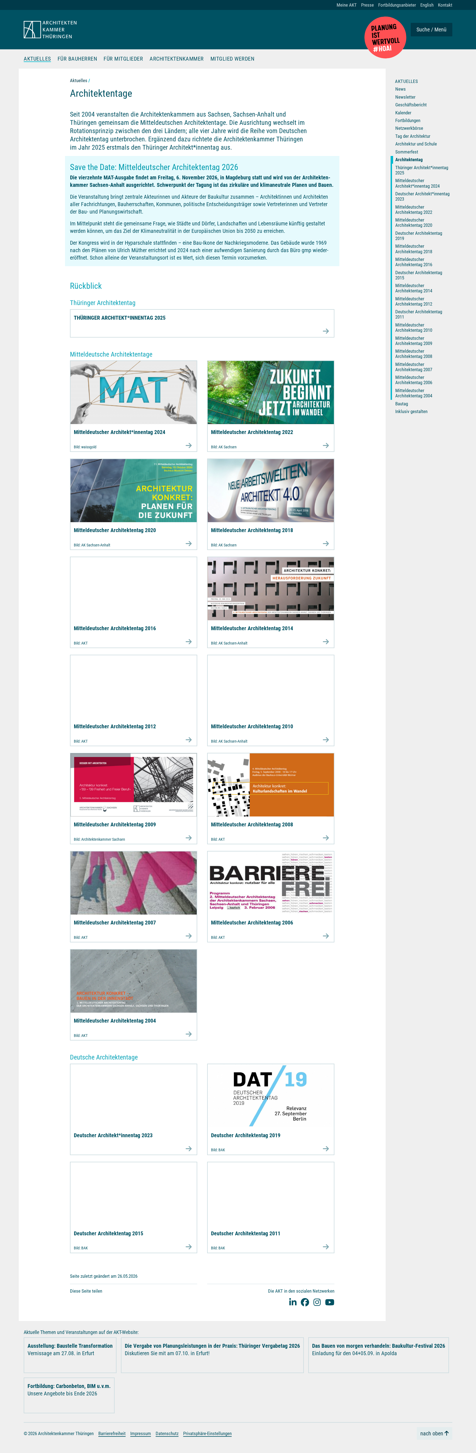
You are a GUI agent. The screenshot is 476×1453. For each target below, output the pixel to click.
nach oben (431, 1433)
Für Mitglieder (123, 59)
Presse (367, 5)
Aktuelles (37, 59)
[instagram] (317, 1302)
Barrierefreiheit (112, 1433)
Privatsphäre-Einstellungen (207, 1433)
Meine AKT (347, 5)
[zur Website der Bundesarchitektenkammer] (385, 37)
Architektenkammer (177, 59)
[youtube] (329, 1302)
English (427, 5)
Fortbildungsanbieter (397, 5)
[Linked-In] (292, 1302)
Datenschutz (167, 1433)
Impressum (140, 1433)
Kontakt (445, 5)
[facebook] (305, 1302)
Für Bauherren (77, 59)
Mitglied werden (232, 59)
